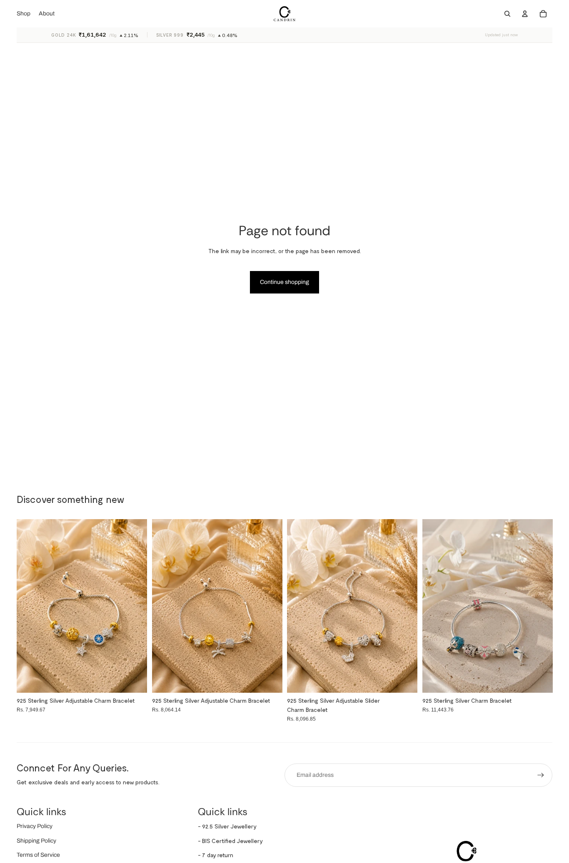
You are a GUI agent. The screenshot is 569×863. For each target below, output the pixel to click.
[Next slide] (539, 606)
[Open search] (507, 14)
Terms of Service (38, 855)
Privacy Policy (34, 826)
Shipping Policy (36, 841)
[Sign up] (541, 775)
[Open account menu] (525, 14)
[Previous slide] (434, 606)
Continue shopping (284, 282)
